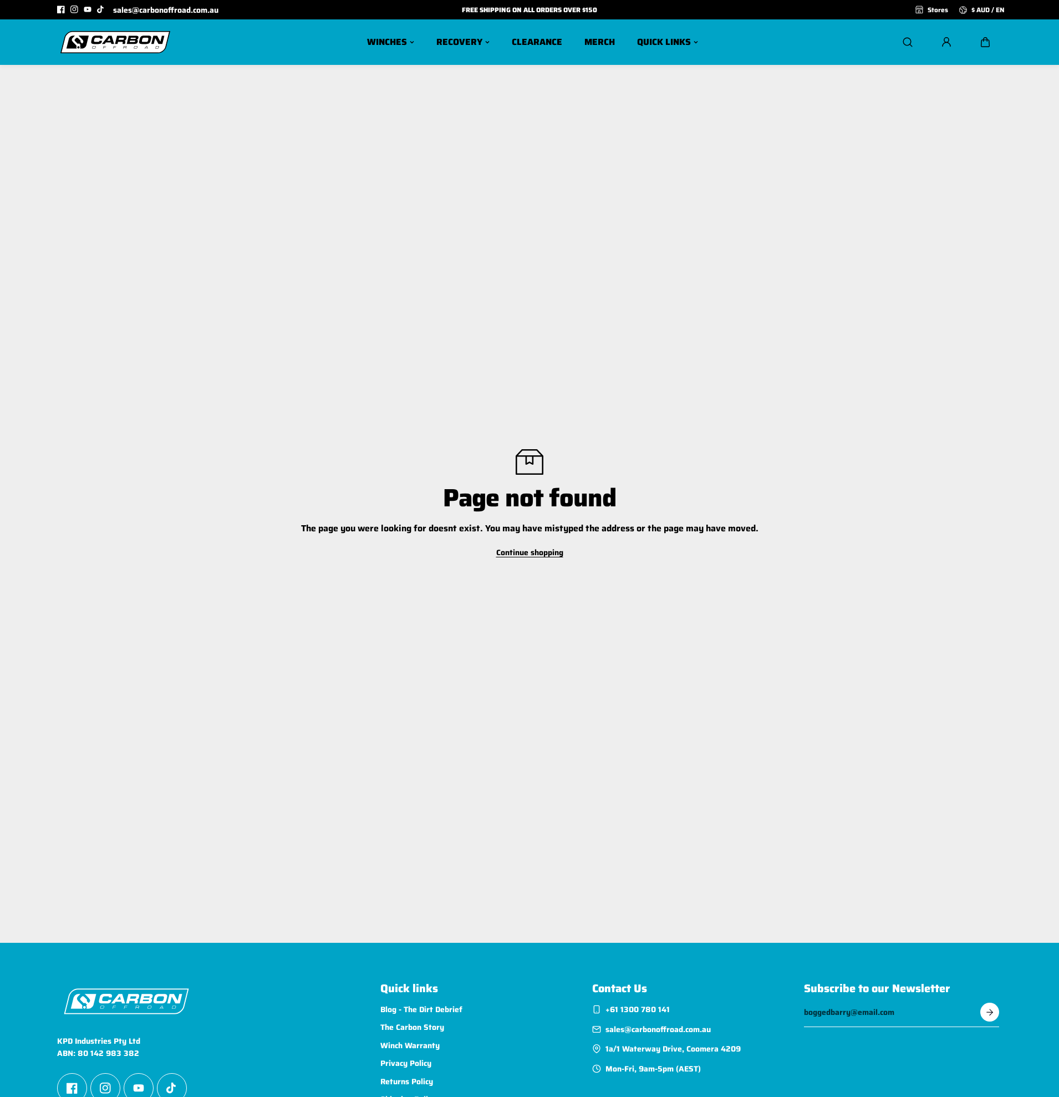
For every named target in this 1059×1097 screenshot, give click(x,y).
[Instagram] (74, 9)
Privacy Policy (405, 1063)
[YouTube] (87, 9)
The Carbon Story (412, 1027)
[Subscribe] (989, 1012)
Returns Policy (406, 1081)
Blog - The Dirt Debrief (421, 1009)
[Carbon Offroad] (115, 42)
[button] (985, 42)
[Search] (908, 42)
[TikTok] (101, 9)
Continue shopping (529, 552)
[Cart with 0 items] (985, 42)
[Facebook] (61, 9)
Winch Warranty (410, 1045)
